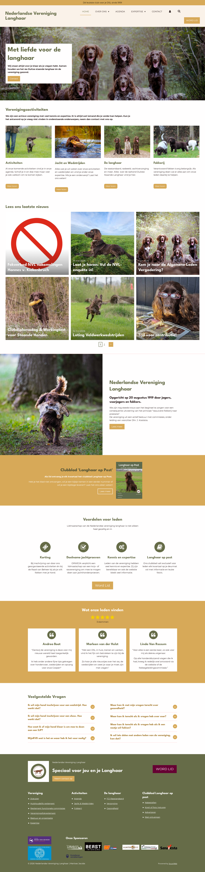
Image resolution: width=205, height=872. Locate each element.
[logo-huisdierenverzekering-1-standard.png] (74, 856)
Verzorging (112, 803)
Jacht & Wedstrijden (84, 803)
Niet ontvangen (152, 817)
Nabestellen (150, 802)
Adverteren (150, 812)
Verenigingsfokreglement (43, 813)
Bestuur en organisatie (41, 818)
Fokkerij (78, 808)
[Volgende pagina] (111, 344)
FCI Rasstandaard (115, 798)
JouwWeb (173, 864)
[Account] (169, 11)
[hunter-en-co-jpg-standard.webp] (130, 847)
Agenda (78, 798)
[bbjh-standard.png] (74, 847)
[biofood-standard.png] (112, 847)
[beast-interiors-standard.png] (93, 847)
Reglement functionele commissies (47, 808)
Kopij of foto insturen (155, 807)
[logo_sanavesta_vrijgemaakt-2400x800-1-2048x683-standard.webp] (168, 847)
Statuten (34, 798)
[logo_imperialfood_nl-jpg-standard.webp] (149, 847)
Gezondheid (112, 808)
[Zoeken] (179, 11)
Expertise (34, 823)
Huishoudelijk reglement (42, 803)
